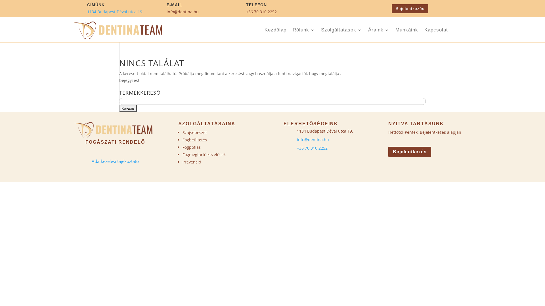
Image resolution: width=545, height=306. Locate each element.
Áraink (375, 30)
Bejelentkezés (410, 8)
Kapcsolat (436, 30)
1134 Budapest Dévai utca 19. (115, 11)
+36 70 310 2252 (261, 11)
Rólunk (301, 30)
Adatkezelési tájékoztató (115, 161)
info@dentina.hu (183, 11)
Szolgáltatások (338, 30)
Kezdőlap (275, 30)
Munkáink (406, 30)
